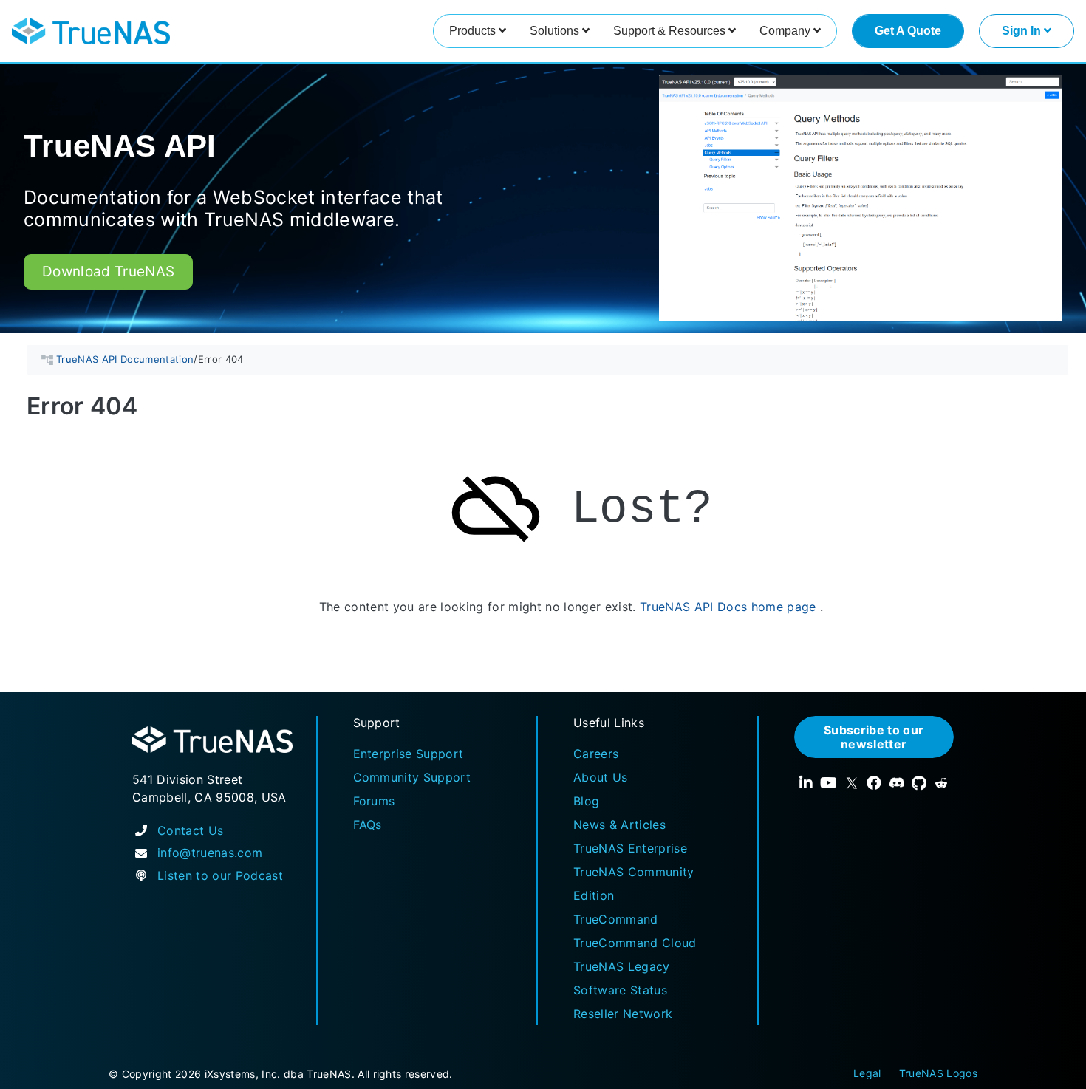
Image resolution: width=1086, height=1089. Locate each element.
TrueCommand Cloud (635, 942)
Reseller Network (622, 1013)
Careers (595, 753)
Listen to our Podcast (220, 875)
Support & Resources (670, 30)
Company (786, 30)
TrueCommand (615, 919)
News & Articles (619, 824)
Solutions (556, 30)
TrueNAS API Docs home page (728, 607)
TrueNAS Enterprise (630, 848)
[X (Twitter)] (851, 783)
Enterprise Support (408, 753)
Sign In (1023, 30)
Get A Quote (908, 30)
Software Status (620, 990)
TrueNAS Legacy (621, 966)
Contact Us (190, 830)
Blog (586, 800)
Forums (374, 800)
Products (474, 30)
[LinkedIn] (806, 783)
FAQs (367, 824)
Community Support (412, 777)
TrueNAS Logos (938, 1073)
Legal (867, 1073)
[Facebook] (874, 783)
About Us (600, 777)
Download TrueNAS (108, 271)
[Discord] (896, 783)
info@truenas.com (209, 852)
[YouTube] (828, 783)
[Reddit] (941, 783)
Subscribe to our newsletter (873, 737)
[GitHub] (919, 783)
